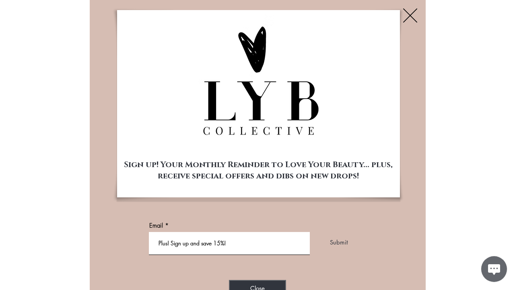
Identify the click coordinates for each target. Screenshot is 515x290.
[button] (410, 15)
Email (156, 226)
